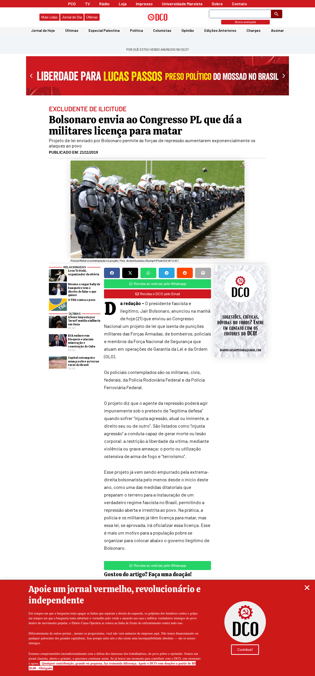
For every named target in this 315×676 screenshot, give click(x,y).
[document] (157, 338)
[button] (307, 587)
